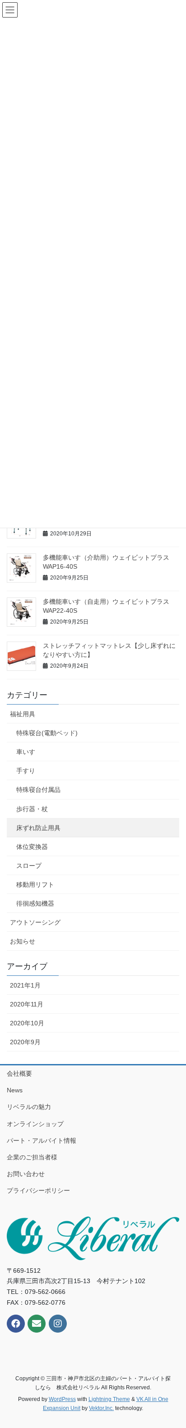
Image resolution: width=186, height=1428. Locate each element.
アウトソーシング (35, 922)
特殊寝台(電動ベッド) (47, 732)
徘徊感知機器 (35, 903)
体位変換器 (32, 846)
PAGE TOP (172, 1377)
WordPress (62, 1399)
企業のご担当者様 (32, 1157)
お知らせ (22, 941)
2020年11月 (26, 1004)
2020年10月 (27, 1023)
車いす (25, 751)
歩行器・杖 (32, 809)
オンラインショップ (35, 1123)
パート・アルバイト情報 (41, 1140)
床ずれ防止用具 (38, 827)
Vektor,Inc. (101, 1408)
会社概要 (19, 1073)
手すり (25, 770)
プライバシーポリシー (38, 1190)
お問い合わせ (26, 1173)
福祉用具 (22, 714)
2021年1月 (25, 985)
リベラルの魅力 (29, 1106)
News (15, 1090)
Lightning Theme (109, 1399)
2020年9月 (25, 1042)
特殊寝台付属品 (38, 789)
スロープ (29, 865)
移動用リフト (35, 884)
